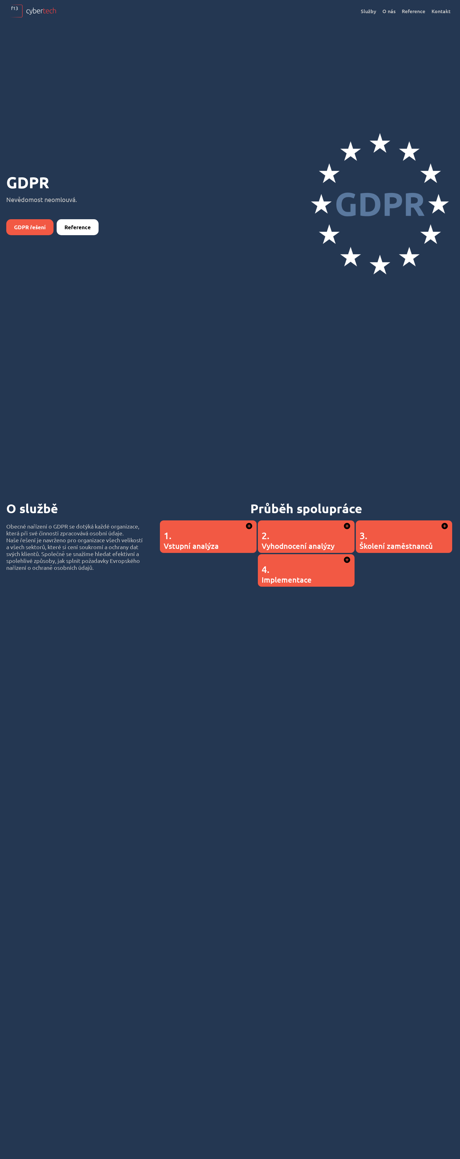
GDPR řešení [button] (30, 227)
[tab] (208, 536)
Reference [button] (77, 227)
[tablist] (306, 552)
